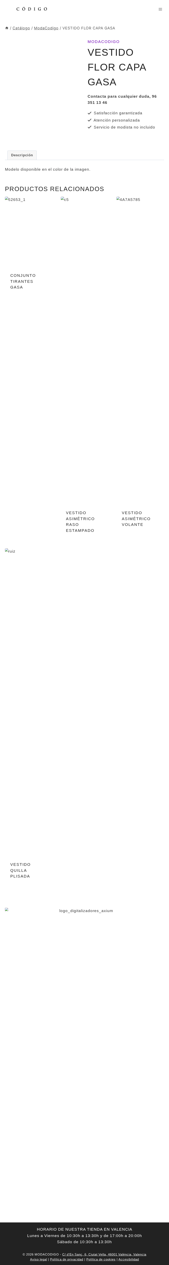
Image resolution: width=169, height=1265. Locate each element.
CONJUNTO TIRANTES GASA (23, 281)
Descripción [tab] (22, 155)
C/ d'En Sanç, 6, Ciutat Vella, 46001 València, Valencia (104, 1254)
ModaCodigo (104, 41)
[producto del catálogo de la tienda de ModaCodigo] (43, 89)
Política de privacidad (66, 1259)
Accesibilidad (129, 1259)
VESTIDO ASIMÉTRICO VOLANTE (136, 519)
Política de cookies (101, 1259)
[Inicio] (7, 28)
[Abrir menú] (160, 9)
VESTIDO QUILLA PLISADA (20, 870)
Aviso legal (38, 1259)
